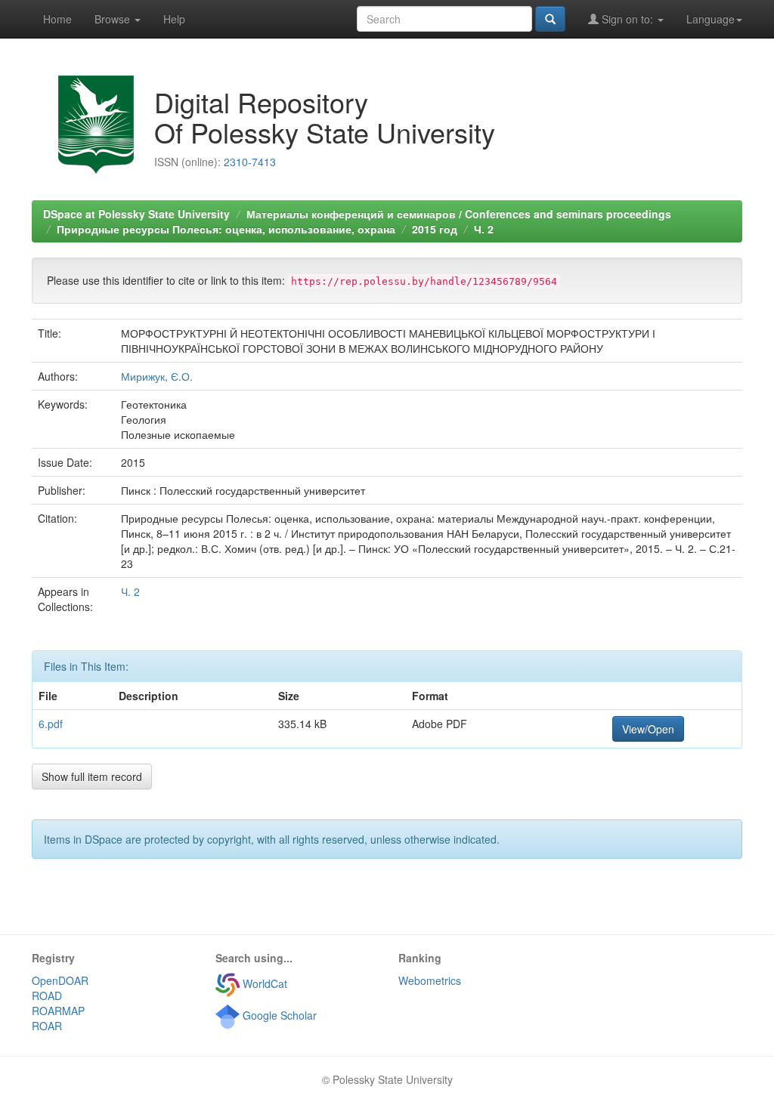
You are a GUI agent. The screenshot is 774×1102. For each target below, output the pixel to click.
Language (710, 18)
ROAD (47, 995)
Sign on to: (627, 18)
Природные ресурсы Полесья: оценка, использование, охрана (226, 228)
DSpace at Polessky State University (136, 213)
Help (174, 18)
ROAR (47, 1025)
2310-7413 (250, 161)
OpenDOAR (60, 980)
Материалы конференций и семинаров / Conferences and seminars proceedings (458, 213)
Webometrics (429, 980)
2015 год (434, 228)
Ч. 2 (484, 228)
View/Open (648, 728)
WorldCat (263, 983)
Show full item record (92, 776)
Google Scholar (278, 1015)
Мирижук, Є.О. (157, 376)
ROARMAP (58, 1010)
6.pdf (51, 723)
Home (57, 18)
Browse (113, 18)
